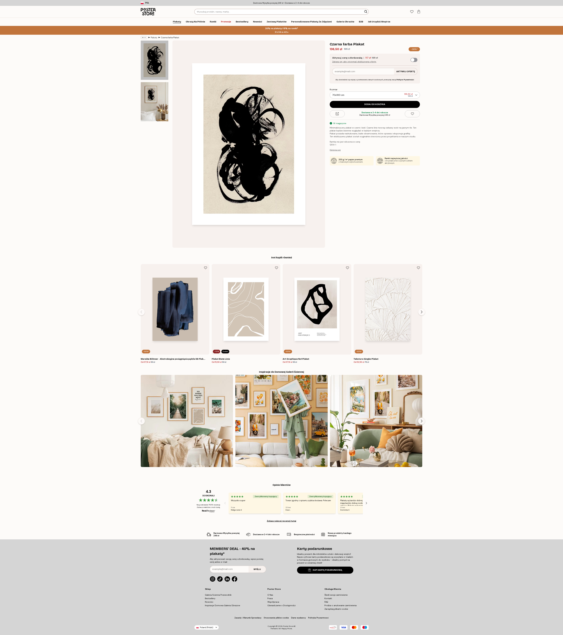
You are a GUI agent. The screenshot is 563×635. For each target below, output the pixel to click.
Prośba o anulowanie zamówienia (340, 605)
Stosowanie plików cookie (276, 617)
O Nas (270, 595)
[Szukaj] (366, 12)
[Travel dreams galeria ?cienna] (281, 421)
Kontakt (328, 598)
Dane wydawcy (298, 617)
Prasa (270, 598)
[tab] (411, 12)
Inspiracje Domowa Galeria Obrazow (222, 605)
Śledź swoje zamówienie (336, 595)
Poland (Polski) (206, 627)
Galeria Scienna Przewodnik (218, 595)
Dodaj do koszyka (374, 104)
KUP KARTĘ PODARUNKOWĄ (327, 570)
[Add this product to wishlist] (412, 113)
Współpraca (273, 602)
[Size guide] (337, 113)
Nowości (209, 602)
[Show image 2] (154, 101)
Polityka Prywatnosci (318, 617)
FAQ (326, 602)
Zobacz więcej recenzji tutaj (281, 521)
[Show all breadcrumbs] (144, 37)
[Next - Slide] (421, 311)
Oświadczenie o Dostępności (281, 605)
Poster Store (288, 626)
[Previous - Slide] (141, 311)
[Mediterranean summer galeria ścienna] (376, 421)
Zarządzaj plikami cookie (336, 609)
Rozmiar (334, 89)
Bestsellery (210, 598)
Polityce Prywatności (405, 80)
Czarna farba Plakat (170, 37)
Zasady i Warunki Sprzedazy (247, 617)
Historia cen (335, 150)
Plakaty (154, 37)
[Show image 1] (154, 60)
